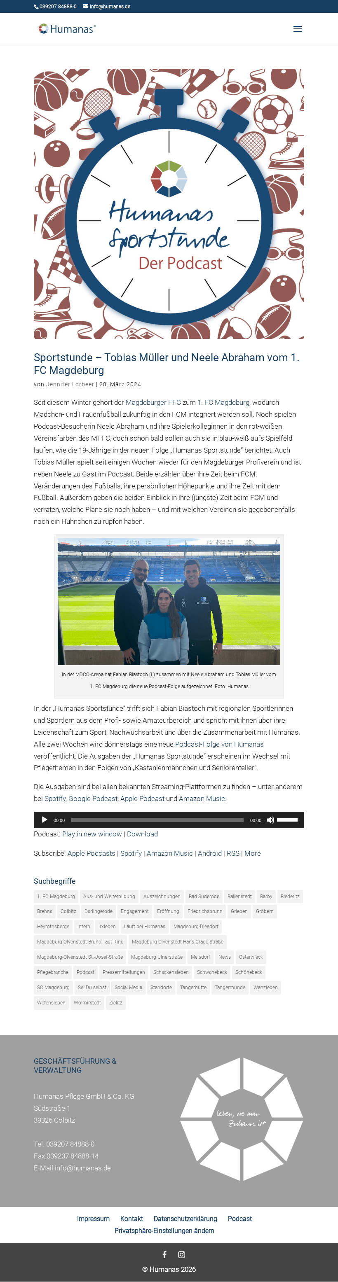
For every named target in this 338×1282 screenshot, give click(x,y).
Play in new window (92, 834)
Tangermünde (230, 987)
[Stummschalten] (270, 820)
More (252, 853)
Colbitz (68, 911)
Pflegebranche (52, 972)
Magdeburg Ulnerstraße (157, 957)
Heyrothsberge (53, 926)
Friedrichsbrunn (205, 911)
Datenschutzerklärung (185, 1219)
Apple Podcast (142, 798)
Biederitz (290, 896)
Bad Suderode (204, 896)
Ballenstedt (240, 896)
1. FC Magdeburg (223, 402)
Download (142, 834)
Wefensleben (51, 1003)
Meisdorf (200, 957)
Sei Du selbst (92, 987)
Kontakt (131, 1219)
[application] (169, 820)
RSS (233, 853)
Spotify (55, 798)
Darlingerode (98, 911)
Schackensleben (171, 972)
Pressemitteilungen (124, 972)
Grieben (239, 911)
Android (210, 853)
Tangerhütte (193, 987)
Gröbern (265, 911)
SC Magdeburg (53, 987)
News (224, 957)
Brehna (44, 911)
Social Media (128, 987)
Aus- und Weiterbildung (109, 896)
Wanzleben (266, 987)
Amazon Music (202, 798)
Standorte (161, 987)
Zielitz (115, 1003)
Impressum (93, 1219)
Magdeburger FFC (153, 402)
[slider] (288, 819)
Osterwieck (251, 957)
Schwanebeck (212, 972)
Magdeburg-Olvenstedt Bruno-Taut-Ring (80, 942)
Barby (266, 896)
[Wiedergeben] (44, 820)
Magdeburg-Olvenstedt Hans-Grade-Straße (177, 942)
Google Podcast (92, 798)
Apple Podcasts (91, 853)
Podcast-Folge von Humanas (219, 744)
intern (83, 926)
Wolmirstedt (87, 1003)
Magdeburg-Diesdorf (196, 926)
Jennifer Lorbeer (70, 384)
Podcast (85, 972)
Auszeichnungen (162, 896)
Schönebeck (248, 972)
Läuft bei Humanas (144, 926)
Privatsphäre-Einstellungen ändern (164, 1231)
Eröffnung (168, 911)
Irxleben (107, 926)
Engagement (135, 911)
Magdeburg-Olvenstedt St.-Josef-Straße (80, 957)
